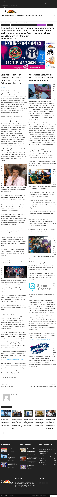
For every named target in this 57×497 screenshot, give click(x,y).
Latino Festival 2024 (17, 3)
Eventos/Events (33, 24)
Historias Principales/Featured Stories (36, 19)
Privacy (37, 495)
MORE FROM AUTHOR (18, 407)
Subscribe (40, 15)
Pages (24, 19)
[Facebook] (2, 7)
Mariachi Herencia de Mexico (6, 3)
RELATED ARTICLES (6, 407)
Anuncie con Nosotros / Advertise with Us (30, 3)
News (3, 15)
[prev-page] (2, 433)
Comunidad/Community (10, 22)
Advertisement (43, 495)
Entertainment (27, 24)
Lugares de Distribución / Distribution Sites (9, 5)
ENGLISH (3, 87)
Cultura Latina (13, 24)
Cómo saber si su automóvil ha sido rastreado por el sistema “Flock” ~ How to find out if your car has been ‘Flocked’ (5, 422)
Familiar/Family (50, 24)
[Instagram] (4, 7)
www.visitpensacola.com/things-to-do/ (13, 359)
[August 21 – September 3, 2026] (4, 450)
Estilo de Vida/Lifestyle (42, 24)
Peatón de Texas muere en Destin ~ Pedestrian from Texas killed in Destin (43, 387)
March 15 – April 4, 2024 (7, 386)
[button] (54, 15)
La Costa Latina (5, 38)
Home (2, 22)
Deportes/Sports (20, 24)
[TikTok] (7, 7)
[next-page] (4, 433)
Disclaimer (32, 495)
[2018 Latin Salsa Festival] (23, 467)
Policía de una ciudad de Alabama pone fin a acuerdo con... (12, 464)
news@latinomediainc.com (28, 490)
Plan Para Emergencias (44, 3)
